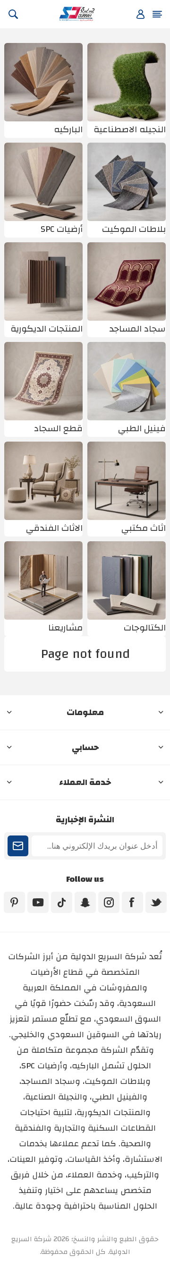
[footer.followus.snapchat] (85, 902)
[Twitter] (156, 902)
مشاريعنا (65, 628)
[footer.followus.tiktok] (61, 902)
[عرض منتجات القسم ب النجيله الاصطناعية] (126, 82)
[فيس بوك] (132, 902)
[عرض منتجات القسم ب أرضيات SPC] (43, 182)
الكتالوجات (145, 628)
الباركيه (68, 129)
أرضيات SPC (62, 229)
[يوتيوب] (38, 902)
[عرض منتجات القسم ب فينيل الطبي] (126, 381)
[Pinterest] (14, 902)
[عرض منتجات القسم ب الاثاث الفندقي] (43, 481)
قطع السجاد (58, 428)
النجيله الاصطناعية (130, 129)
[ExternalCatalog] (126, 580)
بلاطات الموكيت (134, 229)
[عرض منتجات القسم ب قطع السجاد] (43, 381)
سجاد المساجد (137, 329)
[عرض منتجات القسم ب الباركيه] (43, 82)
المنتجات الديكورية (46, 329)
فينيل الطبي (142, 428)
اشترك (18, 845)
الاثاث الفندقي (54, 528)
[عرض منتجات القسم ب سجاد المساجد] (126, 281)
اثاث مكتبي (143, 528)
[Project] (43, 580)
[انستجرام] (108, 902)
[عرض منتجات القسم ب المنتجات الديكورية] (43, 281)
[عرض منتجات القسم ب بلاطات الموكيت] (126, 182)
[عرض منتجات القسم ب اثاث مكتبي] (126, 481)
